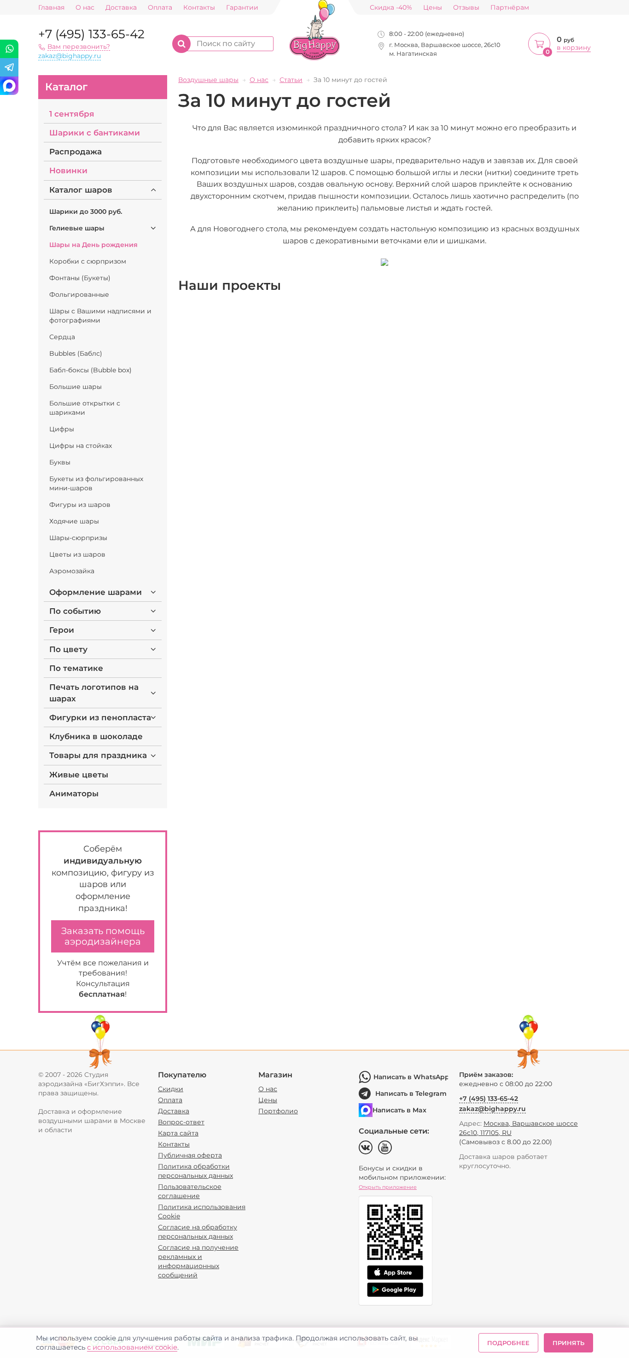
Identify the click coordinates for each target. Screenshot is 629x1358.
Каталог (66, 87)
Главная (51, 8)
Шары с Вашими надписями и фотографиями (100, 315)
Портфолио (278, 1111)
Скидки (170, 1089)
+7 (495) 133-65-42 (91, 34)
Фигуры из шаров (80, 504)
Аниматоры (74, 793)
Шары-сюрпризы (78, 538)
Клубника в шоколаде (96, 736)
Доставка (121, 8)
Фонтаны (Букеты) (80, 278)
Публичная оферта (190, 1155)
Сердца (62, 337)
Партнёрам (509, 8)
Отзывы (466, 8)
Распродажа (75, 151)
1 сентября (71, 113)
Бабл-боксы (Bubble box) (90, 370)
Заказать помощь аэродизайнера (103, 936)
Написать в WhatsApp (410, 1077)
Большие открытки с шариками (84, 408)
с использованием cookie (132, 1347)
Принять (568, 1342)
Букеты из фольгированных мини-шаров (96, 483)
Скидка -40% (391, 8)
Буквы (59, 462)
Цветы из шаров (77, 554)
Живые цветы (78, 774)
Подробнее (508, 1342)
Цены (432, 8)
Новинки (68, 170)
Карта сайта (178, 1133)
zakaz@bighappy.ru (69, 56)
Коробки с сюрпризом (87, 261)
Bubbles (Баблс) (75, 353)
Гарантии (242, 8)
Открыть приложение (388, 1187)
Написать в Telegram (411, 1093)
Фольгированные (79, 294)
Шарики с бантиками (94, 132)
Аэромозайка (71, 571)
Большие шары (75, 386)
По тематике (76, 668)
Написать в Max (399, 1110)
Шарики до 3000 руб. (85, 211)
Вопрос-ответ (181, 1122)
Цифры (61, 429)
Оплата (160, 8)
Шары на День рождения (93, 245)
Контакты (199, 8)
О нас (85, 8)
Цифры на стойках (80, 445)
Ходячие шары (74, 521)
